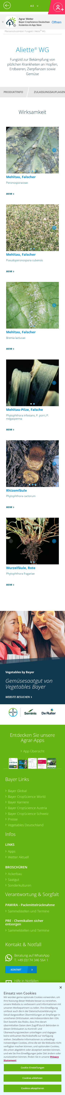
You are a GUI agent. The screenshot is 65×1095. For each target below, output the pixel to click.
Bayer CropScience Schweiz (28, 813)
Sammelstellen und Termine (28, 911)
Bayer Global (17, 791)
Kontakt (16, 969)
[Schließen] (3, 22)
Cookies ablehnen (32, 1078)
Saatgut (13, 879)
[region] (32, 1038)
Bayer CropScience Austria (27, 808)
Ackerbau (15, 874)
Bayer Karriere (18, 802)
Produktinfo (13, 92)
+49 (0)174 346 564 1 (33, 960)
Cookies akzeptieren (32, 1088)
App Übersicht (33, 751)
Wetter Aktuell (18, 857)
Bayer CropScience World (27, 796)
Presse (13, 819)
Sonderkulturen (19, 885)
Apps (11, 851)
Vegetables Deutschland (26, 825)
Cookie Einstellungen (32, 1067)
